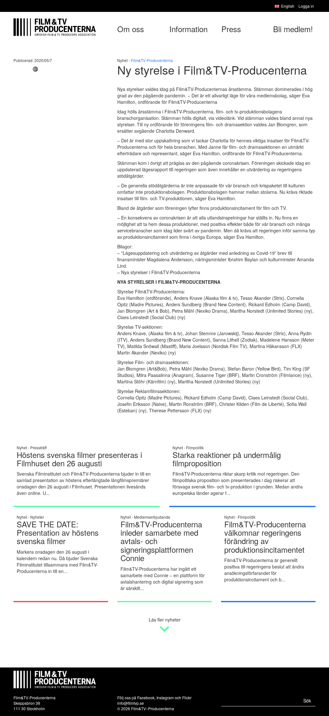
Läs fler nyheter (165, 619)
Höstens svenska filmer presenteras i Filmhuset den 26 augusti (79, 459)
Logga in (306, 6)
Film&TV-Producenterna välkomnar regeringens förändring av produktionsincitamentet (265, 536)
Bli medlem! (293, 28)
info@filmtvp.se (130, 703)
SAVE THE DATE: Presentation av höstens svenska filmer (58, 532)
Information (188, 28)
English (287, 6)
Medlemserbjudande (152, 517)
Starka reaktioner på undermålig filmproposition (227, 459)
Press (231, 28)
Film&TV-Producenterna (152, 60)
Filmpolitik (195, 447)
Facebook (146, 697)
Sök (307, 700)
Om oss (130, 28)
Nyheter (37, 517)
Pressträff (38, 447)
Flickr (186, 697)
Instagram (165, 697)
